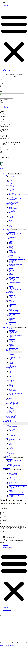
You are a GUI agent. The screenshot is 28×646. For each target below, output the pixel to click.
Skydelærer (11, 302)
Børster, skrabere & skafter (15, 479)
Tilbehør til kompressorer (14, 462)
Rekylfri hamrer (12, 316)
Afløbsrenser (11, 213)
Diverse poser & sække (14, 495)
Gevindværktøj (9, 412)
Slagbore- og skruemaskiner (15, 198)
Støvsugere (11, 487)
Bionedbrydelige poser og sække (16, 492)
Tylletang (11, 242)
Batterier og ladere (10, 204)
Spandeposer (11, 491)
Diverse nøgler (12, 265)
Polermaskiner (12, 189)
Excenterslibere (12, 186)
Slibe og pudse (9, 185)
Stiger (10, 407)
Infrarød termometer (13, 307)
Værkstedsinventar (13, 404)
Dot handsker (12, 435)
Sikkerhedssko (9, 451)
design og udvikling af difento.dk (7, 645)
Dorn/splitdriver (12, 280)
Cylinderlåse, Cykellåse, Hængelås (16, 289)
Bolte (10, 372)
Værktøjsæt (8, 230)
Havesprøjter (11, 341)
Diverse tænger (12, 252)
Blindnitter (11, 368)
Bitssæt (10, 384)
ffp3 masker (11, 455)
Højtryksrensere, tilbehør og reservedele (18, 485)
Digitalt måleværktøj (13, 310)
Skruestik (11, 406)
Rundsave (11, 177)
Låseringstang (12, 251)
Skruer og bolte (9, 367)
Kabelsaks (11, 326)
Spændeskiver (12, 375)
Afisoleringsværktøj (13, 239)
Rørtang (10, 243)
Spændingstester (12, 304)
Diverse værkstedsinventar (12, 403)
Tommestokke (12, 301)
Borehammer (12, 199)
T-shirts (10, 446)
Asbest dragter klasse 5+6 (14, 439)
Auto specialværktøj (10, 314)
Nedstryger (11, 275)
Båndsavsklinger (12, 398)
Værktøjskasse (12, 232)
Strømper (11, 449)
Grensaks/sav (12, 342)
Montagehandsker (13, 426)
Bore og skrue (9, 195)
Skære (7, 192)
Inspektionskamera (13, 221)
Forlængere (11, 293)
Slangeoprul (11, 408)
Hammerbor (11, 354)
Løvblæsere (11, 333)
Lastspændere (9, 420)
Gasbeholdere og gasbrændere (15, 335)
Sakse (7, 323)
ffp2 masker (11, 453)
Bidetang (11, 250)
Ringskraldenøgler (13, 266)
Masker (7, 452)
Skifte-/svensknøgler (13, 260)
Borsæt (10, 361)
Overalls (10, 447)
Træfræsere (11, 401)
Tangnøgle (11, 246)
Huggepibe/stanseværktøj (14, 282)
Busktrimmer (12, 339)
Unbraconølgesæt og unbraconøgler (17, 259)
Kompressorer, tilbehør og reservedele (17, 486)
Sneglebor (11, 365)
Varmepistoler (12, 219)
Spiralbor (11, 362)
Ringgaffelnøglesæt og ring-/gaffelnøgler (18, 262)
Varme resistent (12, 431)
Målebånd (11, 305)
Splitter (10, 379)
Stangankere (11, 345)
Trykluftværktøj (9, 459)
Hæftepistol (11, 183)
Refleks (10, 433)
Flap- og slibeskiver (13, 392)
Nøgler (7, 256)
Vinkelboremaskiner (13, 202)
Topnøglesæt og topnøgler (14, 257)
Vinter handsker (12, 429)
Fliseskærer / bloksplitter (11, 203)
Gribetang (11, 340)
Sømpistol (11, 184)
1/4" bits (10, 381)
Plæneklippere (12, 336)
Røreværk (11, 212)
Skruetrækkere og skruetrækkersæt (13, 233)
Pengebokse (11, 291)
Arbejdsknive (12, 270)
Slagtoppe (11, 298)
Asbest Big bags (9, 496)
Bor (6, 353)
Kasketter (11, 448)
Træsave (10, 273)
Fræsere (7, 399)
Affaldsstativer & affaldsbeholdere (16, 494)
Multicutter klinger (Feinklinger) (16, 393)
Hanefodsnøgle (12, 297)
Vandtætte (11, 430)
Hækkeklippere (12, 332)
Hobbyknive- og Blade (14, 277)
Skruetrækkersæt (12, 235)
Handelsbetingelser (7, 8)
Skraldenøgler (12, 295)
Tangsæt (10, 247)
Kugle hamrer (12, 320)
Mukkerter (11, 319)
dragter (7, 438)
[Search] (1, 152)
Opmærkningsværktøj (14, 311)
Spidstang (11, 241)
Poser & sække (9, 488)
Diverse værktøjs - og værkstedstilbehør (15, 415)
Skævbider (11, 255)
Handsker (8, 425)
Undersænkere (12, 359)
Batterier (10, 206)
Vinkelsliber (11, 188)
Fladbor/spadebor (13, 366)
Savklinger (11, 394)
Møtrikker (11, 374)
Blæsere (10, 226)
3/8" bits (10, 383)
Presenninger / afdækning (11, 349)
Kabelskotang (12, 253)
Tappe (10, 413)
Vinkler (10, 309)
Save (7, 175)
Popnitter (11, 370)
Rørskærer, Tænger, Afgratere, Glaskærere (18, 194)
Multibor (11, 356)
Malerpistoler (12, 228)
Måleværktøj (8, 300)
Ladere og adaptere (13, 208)
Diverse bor (11, 363)
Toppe (10, 296)
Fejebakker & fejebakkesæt (15, 481)
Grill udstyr (11, 346)
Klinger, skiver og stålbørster (12, 388)
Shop (4, 6)
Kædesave (11, 179)
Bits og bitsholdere (10, 380)
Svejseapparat (9, 464)
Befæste (7, 181)
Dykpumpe (11, 216)
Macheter (11, 344)
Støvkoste (11, 478)
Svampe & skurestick (13, 473)
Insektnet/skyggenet (13, 348)
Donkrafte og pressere (11, 416)
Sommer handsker (13, 428)
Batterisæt (11, 207)
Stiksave (10, 180)
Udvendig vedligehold (14, 482)
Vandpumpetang (12, 244)
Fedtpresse (11, 225)
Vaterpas (10, 306)
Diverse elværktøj (10, 210)
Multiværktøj (12, 193)
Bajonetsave (11, 176)
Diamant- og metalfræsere (14, 402)
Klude (10, 472)
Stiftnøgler (11, 268)
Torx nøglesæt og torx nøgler (15, 264)
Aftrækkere (8, 419)
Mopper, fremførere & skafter (15, 476)
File (9, 283)
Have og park (9, 328)
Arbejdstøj (8, 442)
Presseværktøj (12, 224)
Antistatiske (11, 437)
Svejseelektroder (12, 466)
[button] (14, 38)
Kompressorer (9, 461)
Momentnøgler (12, 261)
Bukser (10, 444)
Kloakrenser (11, 215)
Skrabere (11, 274)
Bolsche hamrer (12, 322)
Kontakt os (5, 5)
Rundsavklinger (12, 389)
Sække (10, 490)
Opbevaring (11, 410)
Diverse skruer (12, 377)
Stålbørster (11, 397)
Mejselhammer (12, 201)
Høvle (10, 190)
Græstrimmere (12, 330)
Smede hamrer (12, 318)
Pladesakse (11, 217)
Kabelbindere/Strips (10, 417)
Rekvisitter (8, 470)
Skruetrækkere (12, 234)
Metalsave (11, 271)
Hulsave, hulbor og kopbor (15, 357)
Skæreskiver (11, 395)
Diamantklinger (12, 390)
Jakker (10, 443)
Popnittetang (11, 248)
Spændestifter (12, 376)
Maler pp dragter (12, 440)
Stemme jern (11, 288)
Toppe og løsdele (9, 292)
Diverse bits (11, 386)
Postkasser (8, 350)
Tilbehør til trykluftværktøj (15, 460)
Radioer (10, 220)
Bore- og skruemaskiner (14, 197)
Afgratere (11, 286)
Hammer (8, 315)
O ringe (10, 371)
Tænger (7, 238)
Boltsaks (10, 324)
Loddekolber (11, 222)
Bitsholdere (11, 385)
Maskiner (8, 483)
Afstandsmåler (12, 211)
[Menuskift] (0, 170)
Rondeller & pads (13, 474)
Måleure (10, 411)
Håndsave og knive (10, 269)
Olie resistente (12, 434)
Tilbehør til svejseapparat (14, 465)
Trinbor (10, 358)
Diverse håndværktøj (10, 279)
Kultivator (11, 337)
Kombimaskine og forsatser (15, 331)
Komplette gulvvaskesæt (14, 477)
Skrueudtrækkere (12, 237)
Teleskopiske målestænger (14, 313)
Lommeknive (12, 278)
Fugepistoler (11, 287)
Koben (10, 284)
